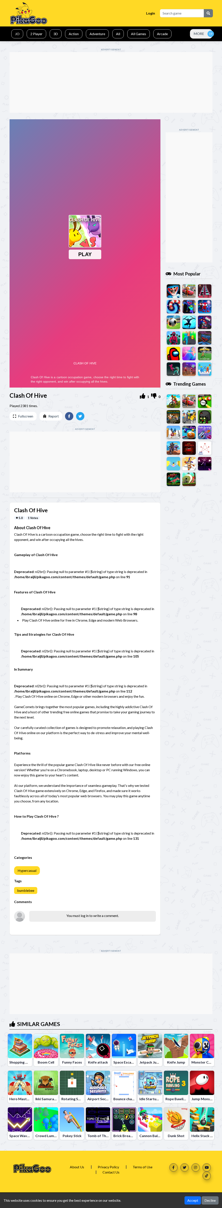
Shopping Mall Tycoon (27, 1062)
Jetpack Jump (150, 1062)
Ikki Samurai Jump (49, 1099)
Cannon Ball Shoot (154, 1136)
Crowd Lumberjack (50, 1136)
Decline (210, 1200)
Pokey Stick (72, 1136)
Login (150, 13)
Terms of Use (142, 1167)
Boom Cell (46, 1062)
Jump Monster (203, 1099)
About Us (77, 1167)
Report (53, 416)
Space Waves (20, 1136)
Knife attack (98, 1062)
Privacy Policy (108, 1167)
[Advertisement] (111, 82)
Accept (192, 1200)
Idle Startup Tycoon (155, 1099)
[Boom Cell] (46, 1046)
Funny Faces (72, 1062)
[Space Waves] (20, 1119)
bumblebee (25, 890)
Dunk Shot (176, 1136)
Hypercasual (27, 870)
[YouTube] (206, 1167)
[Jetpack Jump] (150, 1046)
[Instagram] (195, 1167)
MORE (199, 33)
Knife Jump (176, 1062)
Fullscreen (25, 416)
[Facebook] (173, 1167)
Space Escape (124, 1062)
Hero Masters (20, 1099)
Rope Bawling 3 (177, 1099)
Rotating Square (74, 1099)
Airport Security (100, 1099)
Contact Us (111, 1172)
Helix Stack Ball (203, 1136)
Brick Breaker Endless (131, 1136)
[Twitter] (184, 1167)
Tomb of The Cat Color (105, 1136)
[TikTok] (206, 1176)
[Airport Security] (98, 1083)
